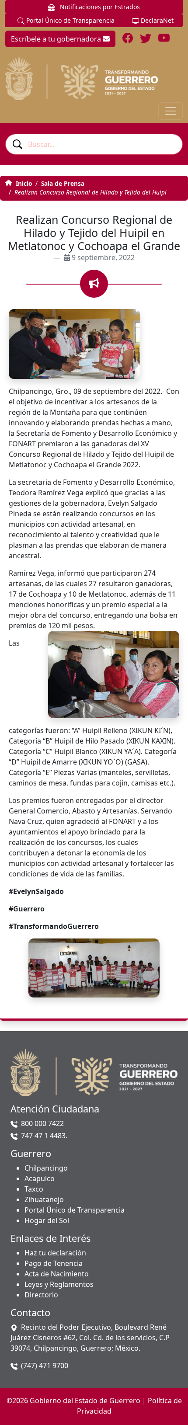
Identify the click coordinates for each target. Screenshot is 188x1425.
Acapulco (39, 1178)
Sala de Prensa (62, 183)
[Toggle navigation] (170, 111)
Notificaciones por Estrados (99, 7)
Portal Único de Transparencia (69, 20)
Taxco (33, 1189)
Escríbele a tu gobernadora (57, 39)
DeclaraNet (156, 20)
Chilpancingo (46, 1168)
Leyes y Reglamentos (59, 1284)
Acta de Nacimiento (56, 1274)
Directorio (41, 1295)
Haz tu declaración (55, 1253)
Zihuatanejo (44, 1199)
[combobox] (94, 144)
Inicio (23, 183)
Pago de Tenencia (53, 1263)
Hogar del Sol (46, 1220)
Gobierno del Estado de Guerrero (85, 1400)
